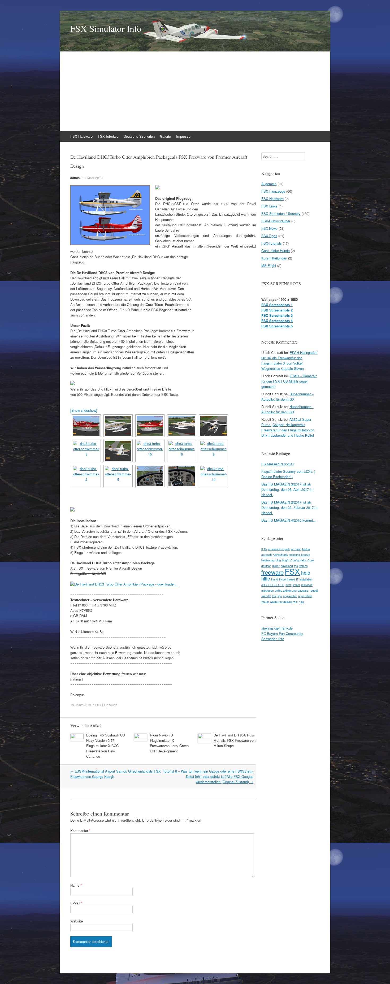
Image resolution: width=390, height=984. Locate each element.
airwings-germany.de (277, 628)
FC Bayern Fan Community (282, 633)
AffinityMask (280, 555)
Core (310, 560)
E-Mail (76, 902)
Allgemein (268, 183)
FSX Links (269, 206)
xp (302, 602)
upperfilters (305, 596)
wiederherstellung (281, 602)
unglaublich (290, 596)
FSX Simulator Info (105, 28)
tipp (280, 596)
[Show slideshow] (83, 410)
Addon (306, 549)
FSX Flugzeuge (106, 705)
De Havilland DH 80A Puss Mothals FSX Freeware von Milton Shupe (234, 740)
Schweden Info (272, 638)
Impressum (184, 136)
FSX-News (269, 228)
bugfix (285, 560)
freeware (272, 572)
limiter (296, 585)
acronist (296, 549)
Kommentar (80, 830)
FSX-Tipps (269, 235)
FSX (292, 571)
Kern (288, 585)
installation (306, 579)
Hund (274, 579)
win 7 (296, 602)
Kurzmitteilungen (274, 258)
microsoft (307, 585)
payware (303, 590)
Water (265, 602)
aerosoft (266, 555)
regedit (314, 590)
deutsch (266, 566)
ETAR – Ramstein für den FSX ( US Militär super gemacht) (289, 381)
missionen (267, 590)
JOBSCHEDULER (272, 585)
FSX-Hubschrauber (275, 220)
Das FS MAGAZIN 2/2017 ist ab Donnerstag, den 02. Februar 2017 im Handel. (289, 507)
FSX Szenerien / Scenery (281, 213)
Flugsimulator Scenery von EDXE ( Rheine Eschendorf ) (288, 474)
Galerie (165, 136)
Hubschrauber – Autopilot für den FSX (287, 396)
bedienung (268, 560)
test (274, 596)
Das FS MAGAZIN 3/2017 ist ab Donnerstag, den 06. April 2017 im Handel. (287, 489)
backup (305, 555)
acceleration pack (279, 549)
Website (76, 921)
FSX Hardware (81, 136)
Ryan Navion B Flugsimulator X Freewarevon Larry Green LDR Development (169, 742)
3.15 (264, 549)
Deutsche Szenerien (139, 136)
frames (303, 566)
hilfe (265, 578)
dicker (276, 566)
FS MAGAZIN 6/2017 (277, 463)
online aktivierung (286, 590)
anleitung (294, 555)
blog (278, 560)
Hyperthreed (287, 579)
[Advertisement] (195, 91)
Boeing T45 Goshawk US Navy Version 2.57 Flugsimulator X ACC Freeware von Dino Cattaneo (105, 745)
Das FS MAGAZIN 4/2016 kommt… (289, 520)
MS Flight (268, 265)
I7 (297, 579)
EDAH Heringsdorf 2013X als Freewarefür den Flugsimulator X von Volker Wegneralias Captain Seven (289, 360)
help (305, 572)
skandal (266, 596)
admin (75, 177)
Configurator (298, 560)
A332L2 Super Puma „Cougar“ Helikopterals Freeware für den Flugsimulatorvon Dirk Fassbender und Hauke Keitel (287, 427)
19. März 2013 (92, 177)
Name (76, 885)
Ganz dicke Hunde (275, 250)
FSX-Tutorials (108, 136)
